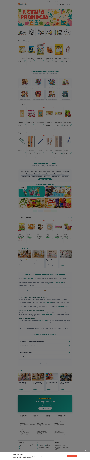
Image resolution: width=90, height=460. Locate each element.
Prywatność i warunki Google (29, 457)
